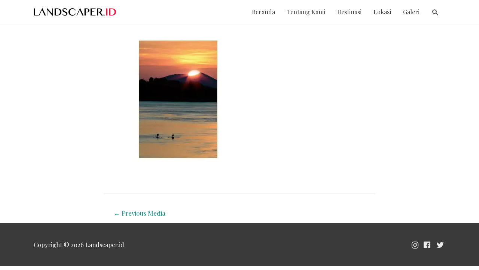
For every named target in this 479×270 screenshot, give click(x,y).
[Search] (435, 12)
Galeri (411, 12)
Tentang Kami (306, 12)
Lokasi (382, 12)
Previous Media (139, 213)
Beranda (263, 12)
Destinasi (349, 12)
